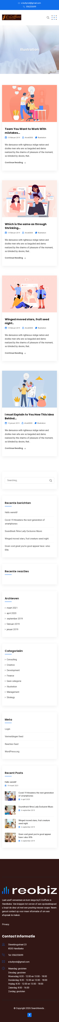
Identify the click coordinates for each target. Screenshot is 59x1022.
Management (13, 692)
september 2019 (15, 618)
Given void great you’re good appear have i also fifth (35, 836)
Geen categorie (14, 681)
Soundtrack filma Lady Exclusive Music (23, 531)
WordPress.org (12, 751)
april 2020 (11, 613)
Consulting (12, 659)
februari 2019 (13, 624)
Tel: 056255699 (15, 955)
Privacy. (5, 924)
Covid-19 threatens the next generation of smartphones (36, 794)
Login (7, 729)
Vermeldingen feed (14, 736)
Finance (10, 675)
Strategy (11, 697)
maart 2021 (12, 608)
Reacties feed (11, 744)
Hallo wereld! (11, 512)
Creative (11, 665)
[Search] (49, 480)
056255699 (31, 7)
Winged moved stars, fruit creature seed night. (27, 538)
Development (13, 670)
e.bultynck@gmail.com (31, 3)
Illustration (42, 138)
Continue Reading (14, 162)
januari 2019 (12, 629)
